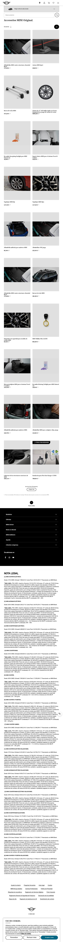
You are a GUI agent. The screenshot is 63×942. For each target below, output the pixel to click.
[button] (54, 8)
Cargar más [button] (31, 489)
